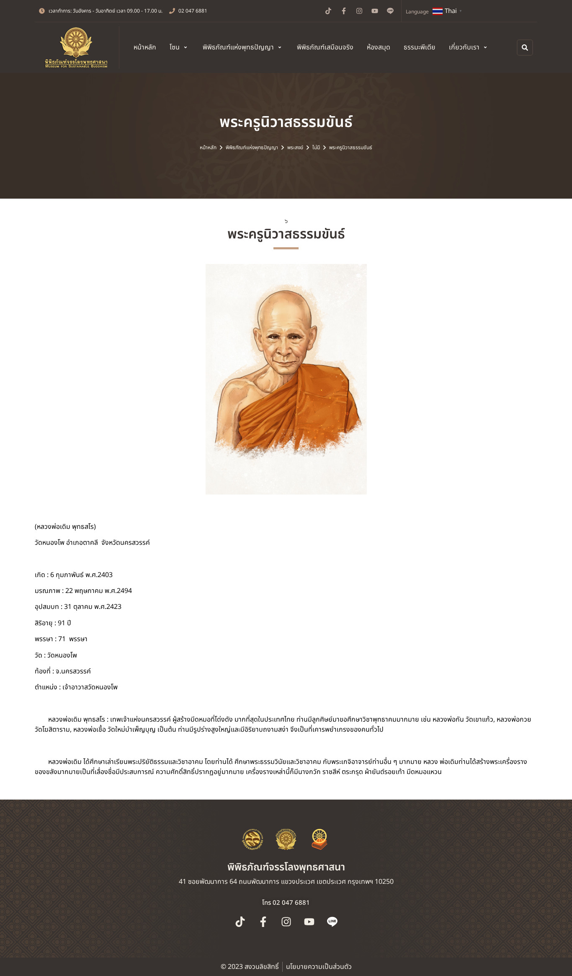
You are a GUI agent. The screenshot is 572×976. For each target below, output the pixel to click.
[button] (179, 47)
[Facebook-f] (343, 11)
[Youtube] (374, 11)
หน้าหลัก (208, 147)
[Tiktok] (328, 11)
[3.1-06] (286, 379)
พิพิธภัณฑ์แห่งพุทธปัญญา (252, 147)
